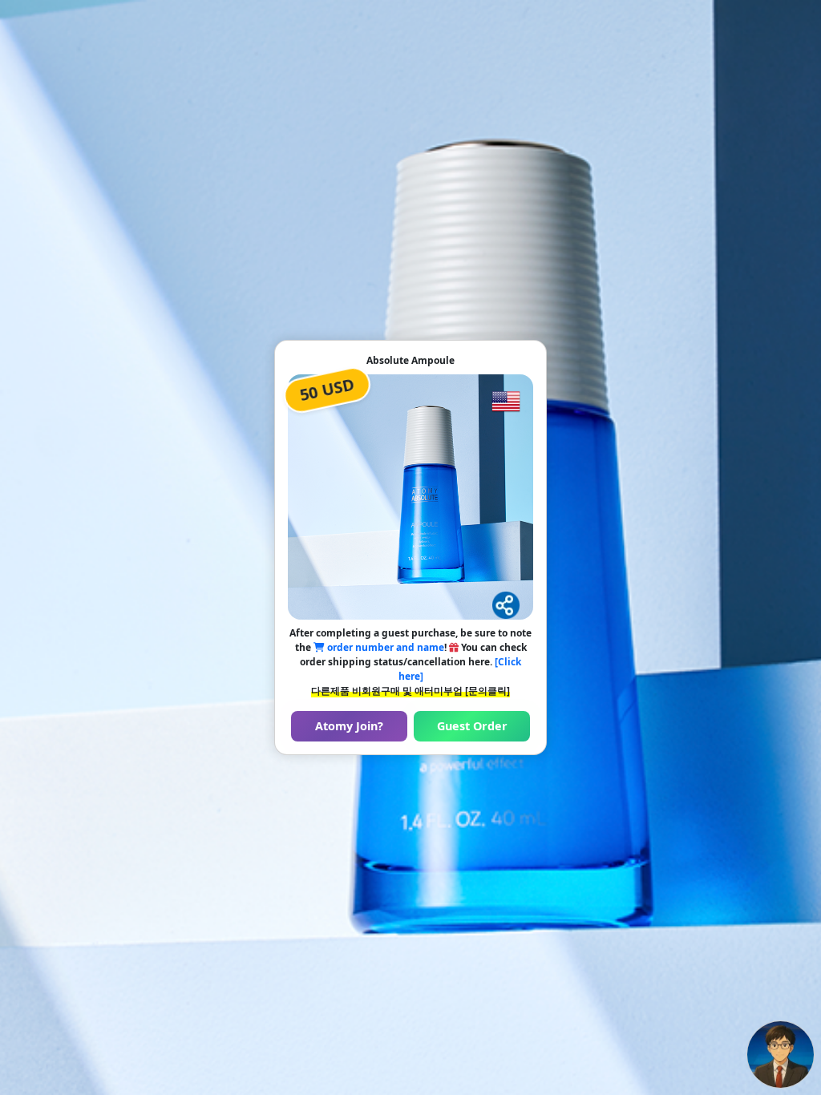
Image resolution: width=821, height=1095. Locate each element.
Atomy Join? (349, 725)
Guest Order (472, 725)
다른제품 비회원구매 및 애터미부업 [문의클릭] (410, 690)
